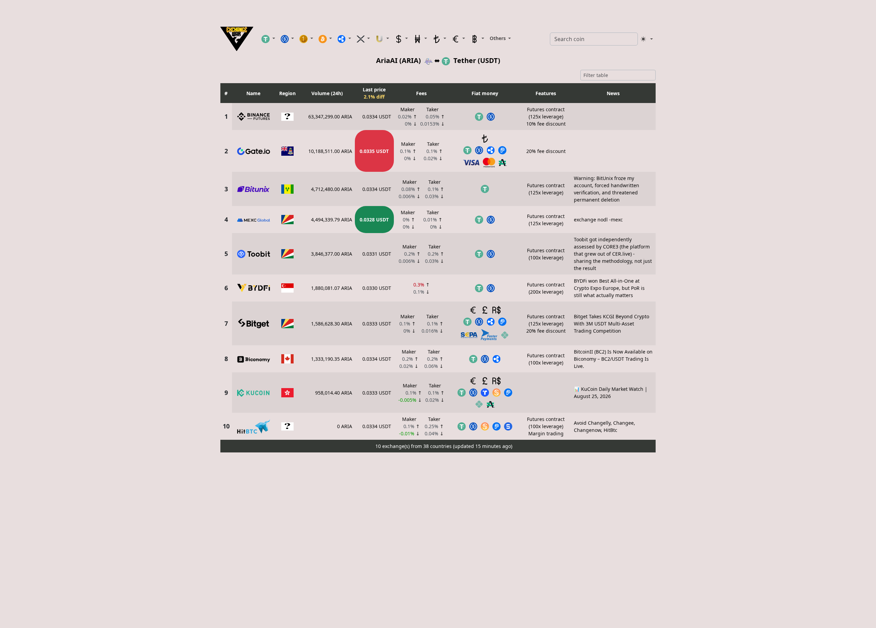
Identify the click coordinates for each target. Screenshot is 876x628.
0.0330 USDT (376, 288)
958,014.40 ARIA (333, 392)
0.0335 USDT (374, 151)
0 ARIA (344, 426)
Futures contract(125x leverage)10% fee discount (546, 116)
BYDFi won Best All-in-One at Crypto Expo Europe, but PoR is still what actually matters (609, 288)
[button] (268, 39)
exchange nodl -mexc (598, 219)
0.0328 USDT (374, 219)
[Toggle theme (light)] (647, 39)
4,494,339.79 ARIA (331, 219)
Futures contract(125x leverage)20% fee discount (546, 323)
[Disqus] (438, 540)
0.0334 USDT (376, 116)
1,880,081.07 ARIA (331, 288)
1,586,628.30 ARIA (331, 323)
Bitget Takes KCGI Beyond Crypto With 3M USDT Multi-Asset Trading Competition (611, 323)
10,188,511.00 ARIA (330, 151)
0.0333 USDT (376, 323)
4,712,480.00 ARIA (331, 189)
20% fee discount (546, 151)
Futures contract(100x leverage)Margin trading (546, 426)
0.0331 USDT (376, 254)
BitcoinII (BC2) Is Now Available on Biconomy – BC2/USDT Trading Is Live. (613, 358)
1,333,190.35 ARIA (331, 359)
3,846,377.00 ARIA (331, 254)
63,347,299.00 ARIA (330, 116)
